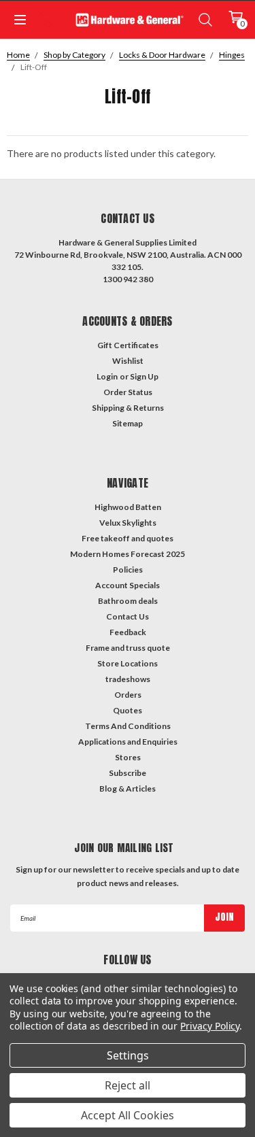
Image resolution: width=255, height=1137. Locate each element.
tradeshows (127, 679)
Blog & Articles (127, 788)
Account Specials (127, 585)
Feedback (127, 632)
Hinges (232, 55)
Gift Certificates (127, 345)
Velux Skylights (127, 522)
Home (18, 55)
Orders (127, 695)
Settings (128, 1055)
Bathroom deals (128, 601)
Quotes (127, 710)
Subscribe (127, 773)
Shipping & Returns (128, 408)
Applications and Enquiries (127, 741)
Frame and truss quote (128, 648)
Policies (128, 569)
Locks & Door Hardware (162, 55)
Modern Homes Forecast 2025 (127, 554)
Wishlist (127, 361)
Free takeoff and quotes (127, 538)
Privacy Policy (209, 1025)
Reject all (127, 1085)
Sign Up (144, 376)
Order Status (127, 392)
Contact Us (127, 616)
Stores (128, 757)
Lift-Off (33, 67)
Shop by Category (74, 55)
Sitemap (127, 423)
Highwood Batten (128, 507)
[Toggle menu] (19, 20)
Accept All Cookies (127, 1115)
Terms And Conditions (128, 726)
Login (107, 376)
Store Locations (127, 663)
